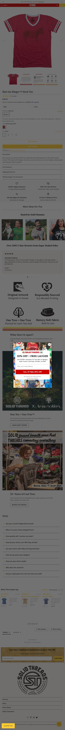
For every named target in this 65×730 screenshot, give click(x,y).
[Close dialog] (49, 344)
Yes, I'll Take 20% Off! (32, 372)
